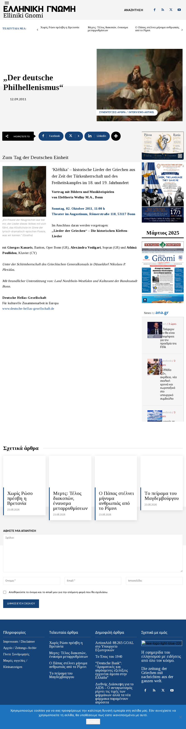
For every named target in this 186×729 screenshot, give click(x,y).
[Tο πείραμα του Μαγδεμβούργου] (161, 471)
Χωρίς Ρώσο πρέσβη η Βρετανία (59, 27)
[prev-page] (37, 30)
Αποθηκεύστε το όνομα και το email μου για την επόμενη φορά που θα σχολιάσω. (58, 592)
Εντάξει (93, 721)
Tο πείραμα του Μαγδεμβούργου (161, 495)
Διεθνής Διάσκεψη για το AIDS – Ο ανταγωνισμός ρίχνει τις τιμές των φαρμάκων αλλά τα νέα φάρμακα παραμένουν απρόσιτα (114, 693)
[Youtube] (179, 10)
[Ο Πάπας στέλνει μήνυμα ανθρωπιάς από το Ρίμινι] (116, 471)
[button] (133, 10)
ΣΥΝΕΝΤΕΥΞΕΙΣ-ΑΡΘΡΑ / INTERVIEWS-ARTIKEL (126, 112)
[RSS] (162, 10)
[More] (116, 136)
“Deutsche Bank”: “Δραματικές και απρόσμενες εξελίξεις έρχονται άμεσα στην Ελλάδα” (111, 670)
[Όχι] (180, 717)
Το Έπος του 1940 (108, 656)
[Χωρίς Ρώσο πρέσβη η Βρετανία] (24, 471)
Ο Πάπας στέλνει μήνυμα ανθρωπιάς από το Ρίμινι (157, 29)
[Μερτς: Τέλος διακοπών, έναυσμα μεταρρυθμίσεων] (70, 471)
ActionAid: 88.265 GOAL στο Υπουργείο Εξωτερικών (114, 646)
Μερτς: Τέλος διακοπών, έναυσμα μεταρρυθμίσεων (108, 29)
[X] (171, 10)
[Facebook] (154, 10)
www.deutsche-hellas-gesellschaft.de (28, 308)
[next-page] (182, 30)
